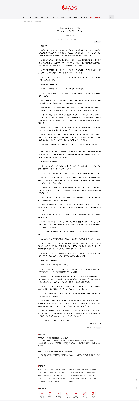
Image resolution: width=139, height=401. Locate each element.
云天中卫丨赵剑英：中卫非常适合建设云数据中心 (51, 372)
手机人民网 (58, 397)
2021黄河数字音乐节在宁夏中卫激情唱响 (48, 381)
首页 (24, 17)
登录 (112, 17)
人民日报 (41, 397)
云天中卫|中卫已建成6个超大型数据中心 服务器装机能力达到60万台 (87, 378)
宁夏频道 (30, 21)
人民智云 (84, 397)
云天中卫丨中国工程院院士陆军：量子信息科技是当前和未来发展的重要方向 (58, 369)
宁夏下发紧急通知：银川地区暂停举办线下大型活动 (55, 351)
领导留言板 (67, 397)
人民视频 (75, 397)
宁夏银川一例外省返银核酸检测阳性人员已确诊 (53, 338)
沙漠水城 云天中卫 (74, 381)
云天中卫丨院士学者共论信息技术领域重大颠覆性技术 (83, 372)
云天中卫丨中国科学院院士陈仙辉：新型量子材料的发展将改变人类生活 (88, 369)
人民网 (24, 21)
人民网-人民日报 (77, 39)
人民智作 (93, 397)
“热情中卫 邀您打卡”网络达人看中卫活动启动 (50, 375)
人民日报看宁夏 (37, 21)
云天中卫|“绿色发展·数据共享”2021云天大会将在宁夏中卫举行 (85, 375)
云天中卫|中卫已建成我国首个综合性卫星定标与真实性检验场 (54, 378)
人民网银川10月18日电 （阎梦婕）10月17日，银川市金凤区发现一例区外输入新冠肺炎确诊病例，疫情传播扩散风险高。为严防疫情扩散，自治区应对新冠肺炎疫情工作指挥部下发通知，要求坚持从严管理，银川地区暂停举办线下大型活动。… (69, 356)
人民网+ (50, 397)
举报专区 (69, 17)
